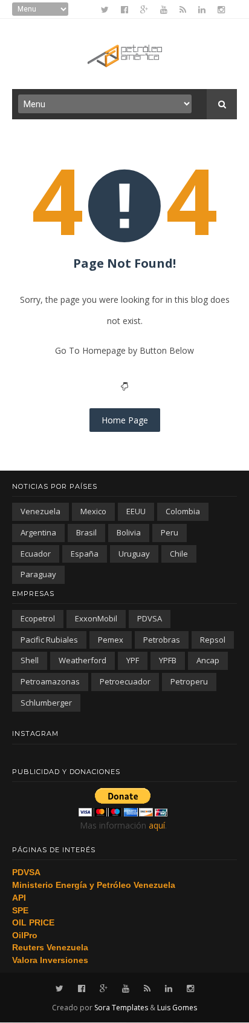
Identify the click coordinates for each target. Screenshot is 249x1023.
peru (169, 532)
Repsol (212, 639)
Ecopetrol (38, 618)
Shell (30, 660)
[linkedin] (201, 9)
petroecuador (125, 681)
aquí (157, 825)
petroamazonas (50, 681)
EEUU (136, 511)
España (85, 553)
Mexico (93, 511)
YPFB (167, 660)
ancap (207, 660)
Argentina (38, 532)
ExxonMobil (96, 618)
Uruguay (134, 553)
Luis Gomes (177, 1007)
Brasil (86, 532)
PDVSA (149, 618)
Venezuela (40, 511)
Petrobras (161, 639)
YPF (132, 660)
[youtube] (163, 9)
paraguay (38, 574)
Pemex (110, 639)
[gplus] (144, 9)
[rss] (182, 9)
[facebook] (124, 9)
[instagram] (221, 9)
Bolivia (129, 532)
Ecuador (36, 553)
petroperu (189, 681)
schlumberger (46, 702)
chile (179, 553)
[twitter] (105, 9)
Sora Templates (121, 1007)
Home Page (125, 420)
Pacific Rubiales (49, 639)
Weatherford (82, 660)
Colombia (183, 511)
